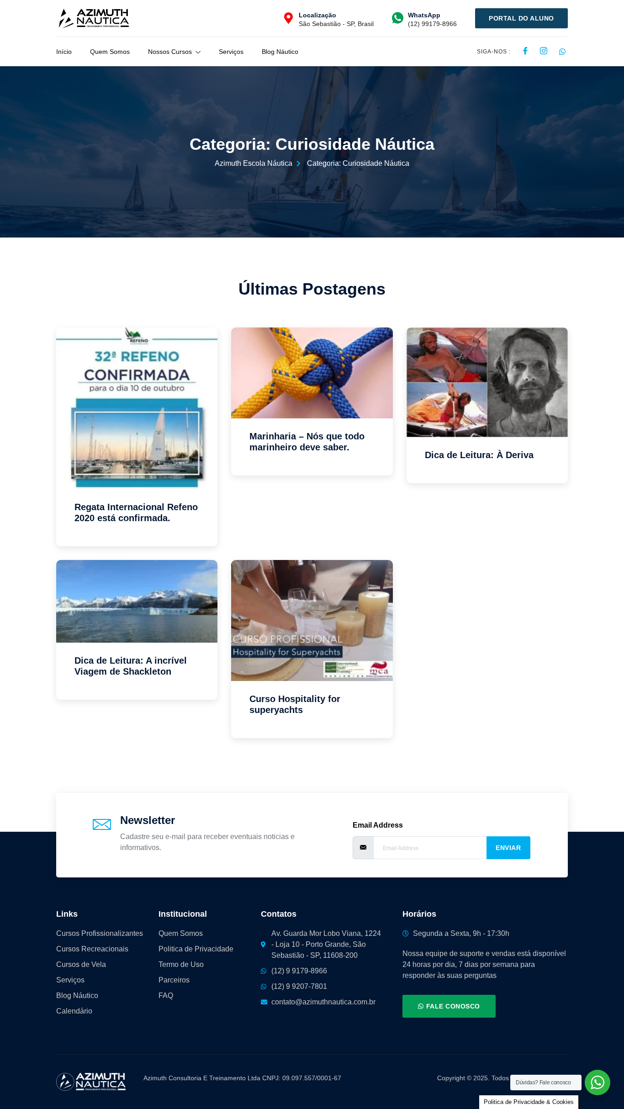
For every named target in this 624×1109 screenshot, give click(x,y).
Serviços (231, 51)
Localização (317, 15)
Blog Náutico (280, 51)
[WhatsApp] (397, 18)
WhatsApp (424, 15)
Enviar (508, 847)
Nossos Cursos (170, 51)
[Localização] (288, 18)
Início (64, 51)
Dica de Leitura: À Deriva (479, 455)
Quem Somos (110, 51)
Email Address (378, 825)
